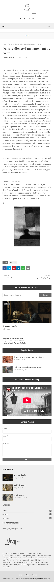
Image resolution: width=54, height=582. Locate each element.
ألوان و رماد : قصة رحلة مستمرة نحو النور (28, 367)
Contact (34, 575)
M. (50, 579)
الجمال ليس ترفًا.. (10, 326)
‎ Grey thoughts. (19, 579)
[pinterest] (33, 19)
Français (11, 44)
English (27, 514)
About (27, 575)
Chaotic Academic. (10, 57)
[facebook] (20, 19)
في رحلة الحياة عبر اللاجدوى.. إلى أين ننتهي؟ (29, 357)
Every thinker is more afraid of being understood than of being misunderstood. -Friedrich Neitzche (14, 341)
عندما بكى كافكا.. (19, 485)
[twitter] (24, 19)
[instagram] (29, 19)
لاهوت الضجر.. (19, 495)
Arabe (27, 510)
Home (4, 44)
